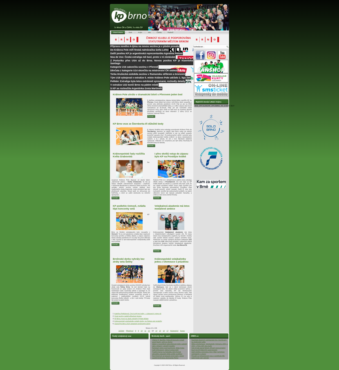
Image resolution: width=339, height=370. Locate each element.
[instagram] (211, 59)
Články (159, 32)
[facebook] (200, 59)
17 (167, 331)
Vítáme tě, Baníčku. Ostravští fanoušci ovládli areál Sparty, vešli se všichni (168, 341)
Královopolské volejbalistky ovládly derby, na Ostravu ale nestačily (138, 321)
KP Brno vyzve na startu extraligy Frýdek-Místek (131, 319)
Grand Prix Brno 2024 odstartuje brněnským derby (132, 324)
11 (145, 331)
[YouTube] (222, 59)
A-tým (140, 32)
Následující (174, 331)
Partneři (170, 32)
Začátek (121, 331)
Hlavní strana (118, 32)
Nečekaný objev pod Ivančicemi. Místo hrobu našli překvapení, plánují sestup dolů (168, 349)
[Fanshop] (211, 72)
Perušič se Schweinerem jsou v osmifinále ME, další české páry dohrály (208, 357)
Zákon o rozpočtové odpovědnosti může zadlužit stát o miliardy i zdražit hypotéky (169, 345)
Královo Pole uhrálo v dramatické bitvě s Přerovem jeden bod (147, 94)
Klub (130, 32)
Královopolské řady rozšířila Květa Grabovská (129, 155)
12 (149, 331)
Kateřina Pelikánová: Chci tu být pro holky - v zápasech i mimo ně (137, 314)
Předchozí (129, 331)
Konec (182, 331)
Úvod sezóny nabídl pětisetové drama (128, 316)
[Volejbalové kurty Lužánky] (211, 82)
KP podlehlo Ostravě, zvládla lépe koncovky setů (129, 207)
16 (164, 331)
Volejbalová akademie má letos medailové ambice (172, 207)
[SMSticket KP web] (211, 96)
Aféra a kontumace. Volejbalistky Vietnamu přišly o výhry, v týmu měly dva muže (209, 345)
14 (156, 331)
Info (149, 32)
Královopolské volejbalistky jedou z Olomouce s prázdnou (171, 260)
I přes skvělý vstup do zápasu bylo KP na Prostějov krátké (171, 155)
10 (142, 331)
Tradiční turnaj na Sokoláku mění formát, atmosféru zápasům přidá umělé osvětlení (167, 353)
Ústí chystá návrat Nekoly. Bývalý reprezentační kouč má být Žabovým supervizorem (208, 349)
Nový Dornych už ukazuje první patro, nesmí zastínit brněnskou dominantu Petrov (168, 357)
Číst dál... (151, 116)
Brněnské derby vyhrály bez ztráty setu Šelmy (128, 260)
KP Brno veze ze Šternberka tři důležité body (138, 123)
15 (160, 331)
